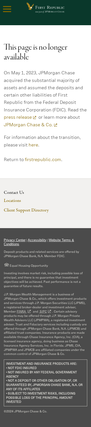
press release (18, 117)
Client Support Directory (26, 210)
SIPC (43, 311)
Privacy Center (15, 240)
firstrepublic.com (43, 159)
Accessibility (37, 240)
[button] (7, 9)
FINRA (22, 311)
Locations (12, 201)
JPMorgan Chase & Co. (28, 125)
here (33, 145)
